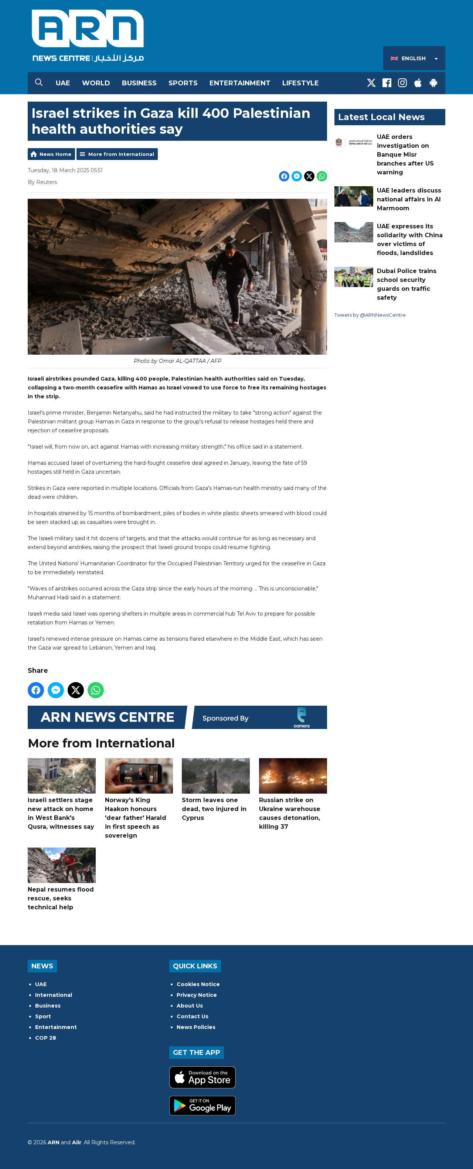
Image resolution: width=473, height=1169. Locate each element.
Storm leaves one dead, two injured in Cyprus (214, 809)
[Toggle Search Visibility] (39, 83)
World (96, 83)
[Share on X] (309, 176)
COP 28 (45, 1038)
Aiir (76, 1142)
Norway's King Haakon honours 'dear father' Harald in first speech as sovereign (135, 818)
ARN (53, 1142)
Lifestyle (300, 83)
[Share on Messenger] (297, 176)
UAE (63, 83)
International (53, 995)
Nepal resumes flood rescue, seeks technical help (61, 898)
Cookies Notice (198, 984)
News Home (55, 154)
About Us (190, 1005)
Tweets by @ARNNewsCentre (370, 315)
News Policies (196, 1027)
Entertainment (240, 83)
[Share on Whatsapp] (322, 176)
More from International (121, 154)
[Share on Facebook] (284, 176)
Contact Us (192, 1016)
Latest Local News (381, 117)
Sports (183, 83)
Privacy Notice (197, 995)
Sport (43, 1016)
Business (139, 83)
